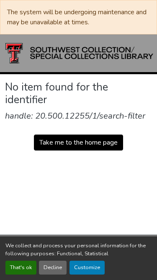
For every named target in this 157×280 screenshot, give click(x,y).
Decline (53, 267)
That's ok (21, 267)
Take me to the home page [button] (78, 142)
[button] (79, 53)
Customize (87, 267)
